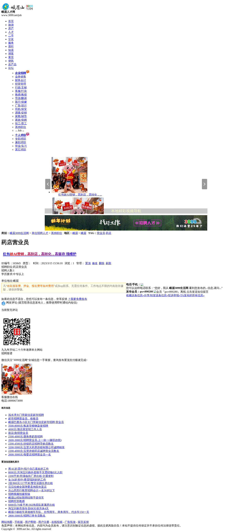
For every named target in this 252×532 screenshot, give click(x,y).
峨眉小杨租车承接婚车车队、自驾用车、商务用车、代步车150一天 (48, 512)
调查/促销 (21, 112)
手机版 (19, 522)
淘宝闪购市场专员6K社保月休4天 (28, 508)
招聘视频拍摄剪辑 (19, 494)
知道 (11, 50)
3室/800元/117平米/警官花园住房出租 (30, 483)
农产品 (12, 64)
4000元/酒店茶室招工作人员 (25, 429)
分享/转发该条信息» (156, 295)
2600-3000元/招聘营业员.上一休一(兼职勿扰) (35, 440)
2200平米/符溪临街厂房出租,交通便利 (30, 476)
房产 (11, 28)
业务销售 (20, 76)
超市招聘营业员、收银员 (23, 418)
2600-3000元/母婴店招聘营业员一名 (29, 454)
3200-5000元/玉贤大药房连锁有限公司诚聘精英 (36, 447)
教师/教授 (21, 94)
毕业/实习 (21, 145)
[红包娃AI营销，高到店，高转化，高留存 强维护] (69, 192)
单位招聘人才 (40, 233)
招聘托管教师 (16, 501)
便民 (11, 60)
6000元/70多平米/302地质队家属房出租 (31, 504)
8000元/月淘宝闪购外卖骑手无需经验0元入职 (35, 472)
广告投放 (70, 522)
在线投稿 (56, 522)
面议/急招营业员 (18, 432)
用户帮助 (30, 522)
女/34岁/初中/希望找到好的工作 (27, 479)
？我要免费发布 (77, 298)
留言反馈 (83, 522)
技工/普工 (21, 123)
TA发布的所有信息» (192, 295)
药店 (108, 233)
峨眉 (75, 233)
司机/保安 (21, 109)
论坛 (11, 68)
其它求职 (20, 149)
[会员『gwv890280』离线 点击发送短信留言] (181, 292)
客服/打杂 (21, 91)
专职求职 (20, 138)
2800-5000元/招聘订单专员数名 (26, 515)
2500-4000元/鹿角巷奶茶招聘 (25, 436)
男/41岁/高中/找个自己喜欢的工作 (28, 468)
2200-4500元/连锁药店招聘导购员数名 (31, 443)
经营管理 (20, 83)
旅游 (11, 24)
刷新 (108, 263)
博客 (11, 53)
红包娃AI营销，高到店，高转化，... (80, 194)
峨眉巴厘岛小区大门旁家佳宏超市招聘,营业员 (36, 422)
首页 (11, 21)
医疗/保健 (21, 101)
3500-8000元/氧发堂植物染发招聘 (28, 425)
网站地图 (6, 522)
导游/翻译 (21, 98)
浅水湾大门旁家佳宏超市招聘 (26, 414)
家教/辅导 (21, 116)
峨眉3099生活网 (19, 233)
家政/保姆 (21, 119)
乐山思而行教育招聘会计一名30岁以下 (31, 490)
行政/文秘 (21, 87)
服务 (11, 42)
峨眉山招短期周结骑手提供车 (26, 497)
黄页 (11, 57)
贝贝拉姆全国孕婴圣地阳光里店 (27, 486)
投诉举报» (174, 295)
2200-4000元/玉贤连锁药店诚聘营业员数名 (33, 450)
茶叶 (11, 46)
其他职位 (20, 127)
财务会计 (20, 80)
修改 (95, 263)
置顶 (88, 263)
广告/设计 (21, 105)
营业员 (101, 233)
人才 (11, 32)
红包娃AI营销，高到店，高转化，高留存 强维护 (39, 254)
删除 (101, 263)
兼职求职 (20, 142)
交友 (11, 39)
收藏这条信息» (135, 295)
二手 (11, 35)
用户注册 (43, 522)
